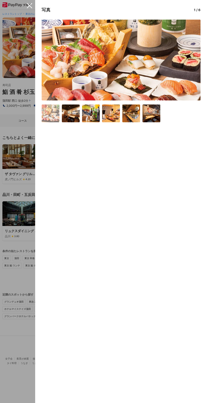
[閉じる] (29, 5)
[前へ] (49, 60)
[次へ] (193, 60)
